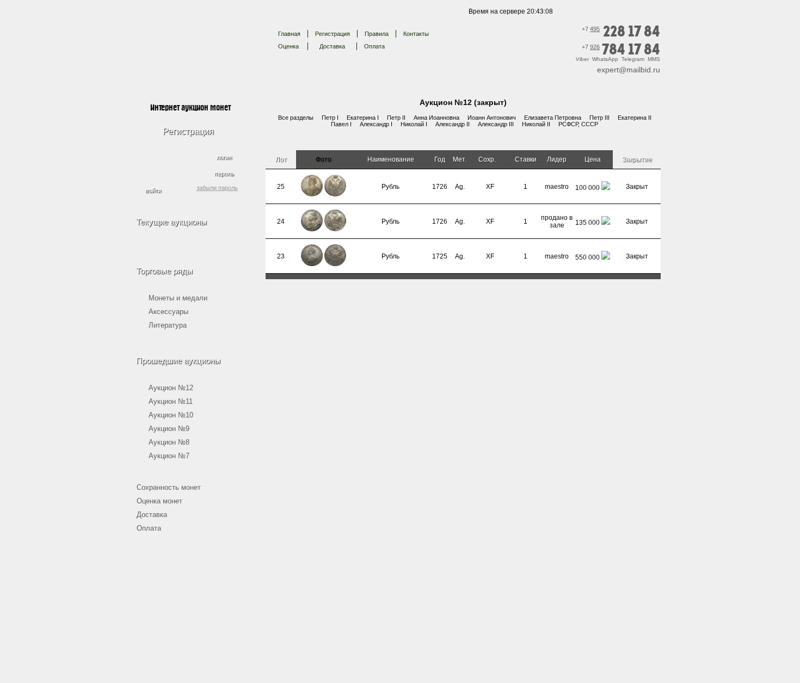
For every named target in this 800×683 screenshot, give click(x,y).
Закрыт (637, 186)
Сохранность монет (169, 487)
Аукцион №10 (171, 415)
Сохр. (487, 159)
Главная (289, 33)
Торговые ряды (164, 270)
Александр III (496, 124)
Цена (592, 159)
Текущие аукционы (171, 221)
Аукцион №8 (169, 442)
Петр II (396, 117)
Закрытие (637, 159)
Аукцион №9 (169, 428)
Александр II (452, 124)
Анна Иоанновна (436, 117)
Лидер (557, 159)
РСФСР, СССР (578, 124)
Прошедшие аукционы (178, 360)
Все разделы (295, 117)
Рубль (390, 186)
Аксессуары (168, 311)
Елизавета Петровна (552, 117)
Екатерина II (634, 117)
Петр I (330, 117)
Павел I (341, 124)
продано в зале (557, 221)
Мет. (459, 159)
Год (439, 159)
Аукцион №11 (171, 401)
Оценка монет (159, 501)
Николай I (414, 124)
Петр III (599, 117)
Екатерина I (363, 117)
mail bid (189, 40)
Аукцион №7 (169, 456)
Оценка (288, 46)
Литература (168, 325)
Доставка (332, 46)
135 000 (587, 222)
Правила (377, 33)
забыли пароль (217, 187)
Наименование (390, 159)
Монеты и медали (178, 298)
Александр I (376, 124)
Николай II (536, 124)
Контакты (416, 33)
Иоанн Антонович (491, 117)
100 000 (587, 188)
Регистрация (332, 33)
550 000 (587, 257)
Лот (281, 159)
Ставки (526, 159)
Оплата (374, 46)
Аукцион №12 (171, 388)
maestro (557, 186)
